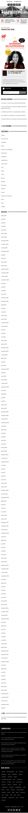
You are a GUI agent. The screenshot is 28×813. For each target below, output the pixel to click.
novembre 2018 (4, 415)
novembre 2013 (4, 611)
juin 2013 (3, 629)
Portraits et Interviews (6, 195)
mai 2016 (3, 508)
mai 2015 (3, 547)
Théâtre (3, 206)
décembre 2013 (4, 608)
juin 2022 (3, 329)
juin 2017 (3, 469)
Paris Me (3, 188)
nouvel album (20, 789)
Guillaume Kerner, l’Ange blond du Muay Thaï (11, 748)
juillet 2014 (3, 583)
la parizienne (18, 787)
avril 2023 (3, 312)
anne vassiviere (10, 771)
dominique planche (6, 779)
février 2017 (4, 483)
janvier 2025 (4, 265)
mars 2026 (3, 230)
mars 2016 (3, 511)
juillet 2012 (3, 668)
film (14, 782)
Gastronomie (4, 163)
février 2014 (4, 601)
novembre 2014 (4, 568)
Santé (2, 199)
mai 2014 (3, 590)
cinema (20, 774)
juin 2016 (3, 504)
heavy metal (19, 782)
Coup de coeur (4, 138)
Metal (3, 789)
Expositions (4, 156)
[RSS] (14, 5)
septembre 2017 (5, 461)
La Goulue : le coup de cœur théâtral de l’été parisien (13, 103)
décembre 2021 (4, 347)
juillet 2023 (3, 304)
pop (3, 795)
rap (15, 795)
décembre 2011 (4, 693)
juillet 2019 (3, 394)
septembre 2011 (5, 704)
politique (22, 792)
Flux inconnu (7, 126)
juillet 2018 (3, 429)
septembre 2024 (5, 279)
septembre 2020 (5, 369)
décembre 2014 (4, 565)
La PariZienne (8, 88)
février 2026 (4, 233)
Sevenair (3, 737)
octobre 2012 (4, 658)
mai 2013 (3, 633)
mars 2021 (3, 365)
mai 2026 (3, 222)
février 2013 (4, 643)
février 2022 (4, 340)
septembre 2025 (5, 251)
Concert (4, 776)
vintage (3, 800)
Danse (2, 146)
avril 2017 (3, 476)
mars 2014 (3, 597)
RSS (4, 713)
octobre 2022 (4, 326)
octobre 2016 (4, 494)
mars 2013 (3, 640)
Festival (9, 782)
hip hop (9, 784)
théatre (22, 797)
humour (15, 784)
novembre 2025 (4, 244)
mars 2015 (3, 554)
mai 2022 (3, 333)
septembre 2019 (5, 387)
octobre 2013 (4, 615)
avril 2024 (3, 290)
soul (17, 797)
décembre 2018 (4, 411)
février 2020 (4, 379)
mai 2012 (3, 675)
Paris (13, 792)
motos (2, 174)
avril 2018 (3, 440)
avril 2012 (3, 679)
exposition (19, 779)
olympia (4, 792)
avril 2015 (3, 551)
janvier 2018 (4, 451)
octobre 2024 (4, 276)
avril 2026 (3, 226)
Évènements (4, 153)
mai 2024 (3, 287)
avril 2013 (3, 636)
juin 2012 (3, 672)
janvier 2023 (4, 319)
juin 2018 (3, 433)
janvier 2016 (4, 519)
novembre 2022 (4, 322)
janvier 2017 (4, 486)
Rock (18, 795)
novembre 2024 (4, 272)
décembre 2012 (4, 651)
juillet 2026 (3, 215)
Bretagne (14, 774)
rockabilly (4, 797)
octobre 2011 (4, 700)
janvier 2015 (4, 561)
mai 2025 (3, 255)
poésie (6, 795)
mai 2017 (3, 472)
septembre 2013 (5, 618)
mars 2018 (3, 444)
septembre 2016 (5, 497)
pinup (17, 792)
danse (15, 776)
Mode (2, 170)
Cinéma (3, 135)
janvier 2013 (4, 647)
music (7, 789)
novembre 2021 (4, 351)
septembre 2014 (5, 576)
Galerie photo (4, 160)
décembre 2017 (4, 454)
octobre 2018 (4, 419)
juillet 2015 (3, 540)
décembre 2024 (4, 269)
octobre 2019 (4, 383)
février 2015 (4, 558)
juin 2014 (3, 586)
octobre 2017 (4, 458)
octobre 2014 (4, 572)
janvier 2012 (4, 690)
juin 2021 (3, 362)
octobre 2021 (4, 354)
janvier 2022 (4, 344)
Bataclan (4, 774)
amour (3, 771)
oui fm (8, 792)
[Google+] (11, 5)
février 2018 (4, 447)
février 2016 (4, 515)
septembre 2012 (5, 661)
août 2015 (3, 536)
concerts (10, 776)
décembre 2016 (4, 490)
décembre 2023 (4, 297)
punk (11, 795)
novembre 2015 (4, 526)
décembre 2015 (4, 522)
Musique (3, 181)
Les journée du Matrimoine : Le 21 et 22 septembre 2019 (16, 72)
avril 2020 (3, 372)
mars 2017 (3, 479)
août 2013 (3, 622)
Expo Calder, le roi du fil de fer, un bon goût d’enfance (13, 115)
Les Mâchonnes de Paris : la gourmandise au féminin (13, 111)
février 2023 (4, 315)
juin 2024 (3, 283)
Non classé (3, 185)
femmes (3, 782)
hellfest (4, 784)
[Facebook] (9, 5)
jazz (20, 784)
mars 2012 (3, 683)
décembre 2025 (4, 240)
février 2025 (4, 262)
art (16, 771)
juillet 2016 (3, 501)
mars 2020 (3, 376)
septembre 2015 (5, 533)
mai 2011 (3, 708)
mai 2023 (3, 308)
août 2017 (3, 465)
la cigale (11, 787)
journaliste (4, 787)
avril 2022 (3, 337)
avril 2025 (3, 258)
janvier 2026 (4, 237)
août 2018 (3, 426)
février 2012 (4, 686)
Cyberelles (3, 142)
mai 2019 (3, 401)
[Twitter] (17, 5)
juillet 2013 (3, 626)
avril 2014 (3, 593)
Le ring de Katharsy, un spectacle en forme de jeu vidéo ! (10, 21)
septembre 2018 (5, 422)
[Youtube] (19, 5)
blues (9, 774)
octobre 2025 (4, 247)
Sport (2, 203)
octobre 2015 (4, 529)
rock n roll (11, 797)
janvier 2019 (4, 408)
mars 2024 (3, 294)
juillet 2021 (3, 358)
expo (14, 779)
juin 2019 (3, 397)
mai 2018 (3, 436)
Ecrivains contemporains (6, 149)
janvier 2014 (4, 604)
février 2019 (4, 404)
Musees (3, 178)
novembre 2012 (4, 654)
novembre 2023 (4, 301)
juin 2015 (3, 543)
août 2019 (3, 390)
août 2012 (3, 665)
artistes (21, 771)
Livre (2, 167)
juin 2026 (3, 219)
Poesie (2, 192)
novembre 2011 (4, 697)
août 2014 (3, 579)
